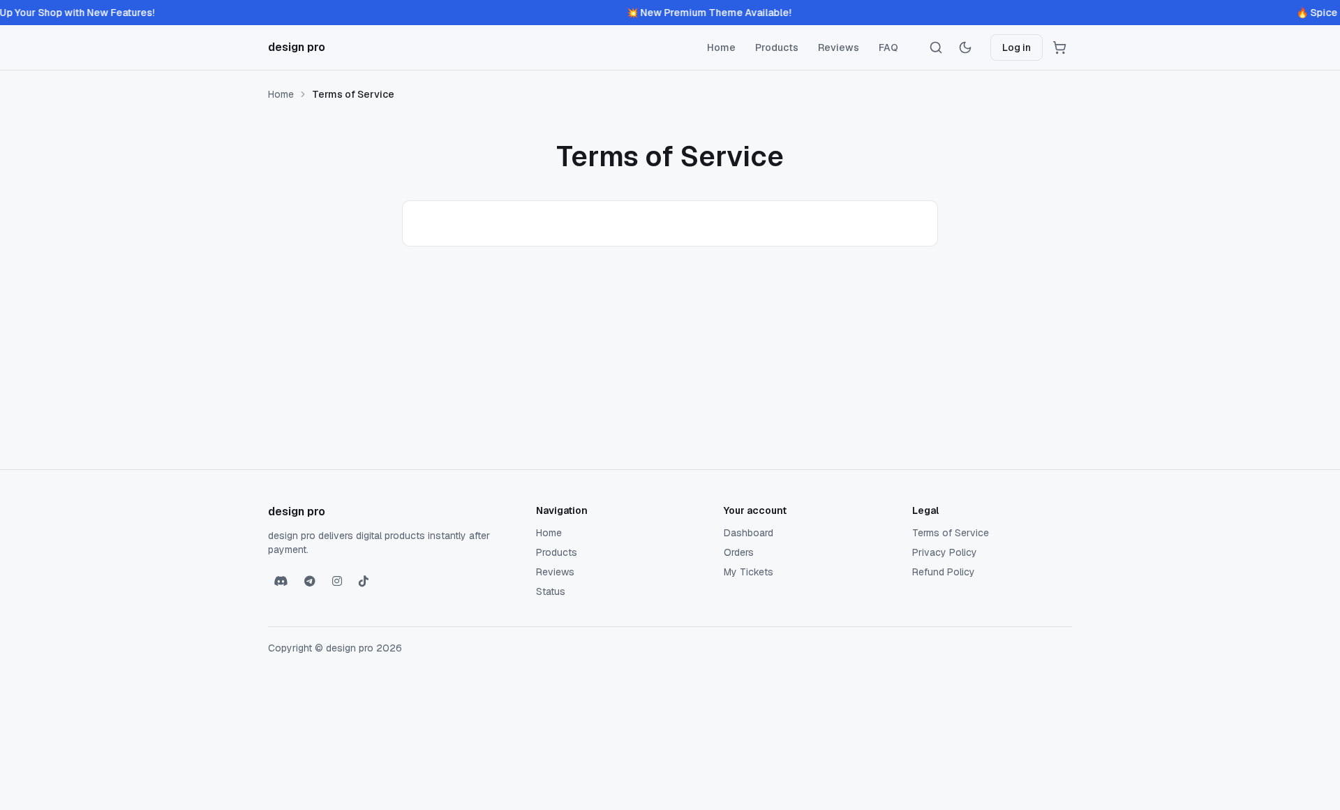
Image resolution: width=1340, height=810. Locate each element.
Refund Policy (943, 572)
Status (550, 591)
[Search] (935, 47)
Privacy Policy (944, 552)
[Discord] (280, 582)
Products (776, 47)
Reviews (838, 47)
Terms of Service (950, 532)
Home (721, 47)
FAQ (888, 47)
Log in (1016, 47)
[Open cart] (1059, 47)
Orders (739, 552)
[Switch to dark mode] (965, 47)
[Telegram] (310, 582)
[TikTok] (363, 582)
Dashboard (748, 532)
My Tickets (748, 572)
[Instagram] (337, 582)
